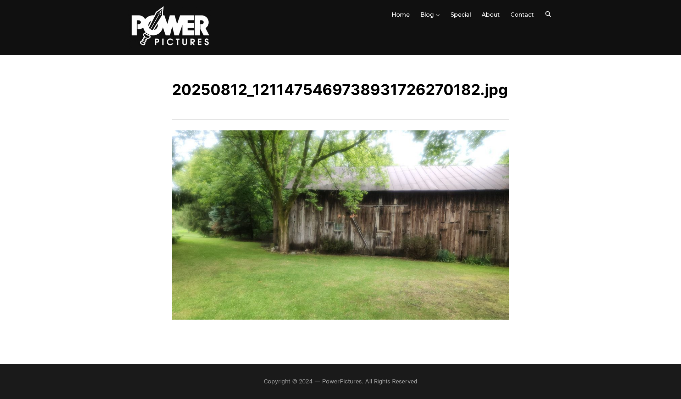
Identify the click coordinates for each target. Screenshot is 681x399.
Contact (522, 14)
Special (460, 14)
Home (401, 14)
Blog (427, 14)
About (491, 14)
